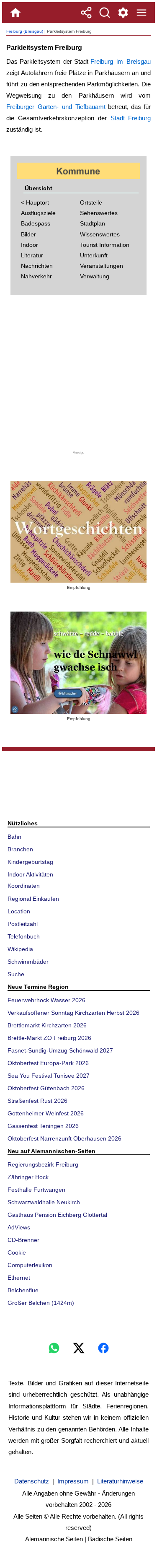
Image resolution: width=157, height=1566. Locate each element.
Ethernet (19, 1277)
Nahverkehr (36, 276)
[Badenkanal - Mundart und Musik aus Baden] (78, 663)
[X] (78, 1348)
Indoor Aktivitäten (30, 874)
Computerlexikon (30, 1265)
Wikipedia (20, 949)
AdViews (19, 1227)
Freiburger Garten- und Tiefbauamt (56, 106)
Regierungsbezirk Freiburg (43, 1164)
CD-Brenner (23, 1240)
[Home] (15, 12)
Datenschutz (31, 1481)
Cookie (17, 1252)
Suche (16, 974)
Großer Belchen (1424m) (41, 1302)
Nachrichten (37, 265)
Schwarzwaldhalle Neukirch (44, 1202)
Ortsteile (91, 202)
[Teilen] (86, 12)
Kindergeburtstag (30, 861)
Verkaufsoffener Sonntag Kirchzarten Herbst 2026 (73, 1012)
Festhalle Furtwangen (36, 1189)
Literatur (32, 255)
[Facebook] (103, 1348)
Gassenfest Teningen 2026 (43, 1126)
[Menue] (141, 12)
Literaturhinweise (120, 1481)
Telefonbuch (24, 936)
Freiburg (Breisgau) (24, 31)
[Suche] (104, 12)
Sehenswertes (99, 213)
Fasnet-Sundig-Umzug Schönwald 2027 (60, 1050)
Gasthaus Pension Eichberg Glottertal (57, 1214)
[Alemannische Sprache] (78, 532)
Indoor (29, 244)
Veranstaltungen (101, 265)
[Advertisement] (79, 376)
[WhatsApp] (54, 1348)
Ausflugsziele (38, 213)
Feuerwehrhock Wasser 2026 (46, 1000)
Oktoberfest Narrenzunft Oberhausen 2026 (64, 1138)
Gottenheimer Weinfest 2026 (46, 1113)
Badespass (35, 223)
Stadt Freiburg (131, 118)
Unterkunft (94, 255)
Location (19, 911)
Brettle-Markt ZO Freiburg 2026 (49, 1037)
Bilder (28, 234)
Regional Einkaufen (33, 898)
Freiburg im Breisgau (120, 61)
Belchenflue (23, 1290)
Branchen (20, 849)
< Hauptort (35, 202)
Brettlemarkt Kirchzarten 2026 (47, 1025)
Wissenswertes (100, 234)
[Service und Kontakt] (123, 12)
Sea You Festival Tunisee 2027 (49, 1075)
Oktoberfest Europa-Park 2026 (48, 1063)
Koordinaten (24, 885)
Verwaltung (94, 276)
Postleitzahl (23, 923)
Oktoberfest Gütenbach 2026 (46, 1088)
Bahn (14, 836)
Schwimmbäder (28, 961)
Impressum (73, 1481)
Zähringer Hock (28, 1177)
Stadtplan (92, 223)
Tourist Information (104, 244)
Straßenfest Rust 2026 (37, 1100)
